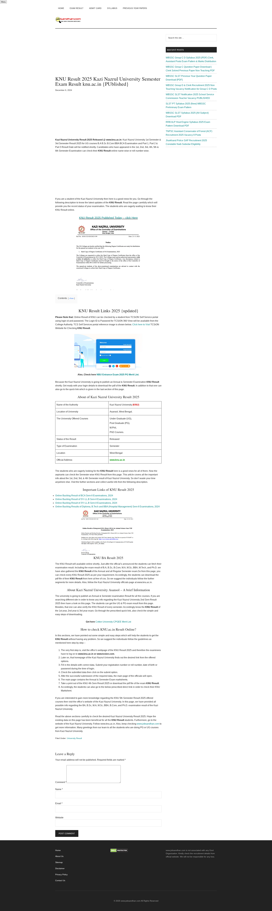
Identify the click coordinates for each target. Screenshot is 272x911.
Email (58, 803)
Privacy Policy (61, 874)
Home (58, 850)
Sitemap (59, 862)
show (71, 298)
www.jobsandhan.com (148, 724)
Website (59, 817)
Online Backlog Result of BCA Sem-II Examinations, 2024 (84, 495)
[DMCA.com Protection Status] (119, 851)
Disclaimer (60, 868)
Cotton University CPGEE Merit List (113, 622)
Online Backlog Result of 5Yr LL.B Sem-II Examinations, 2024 (86, 499)
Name (59, 789)
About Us (59, 856)
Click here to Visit (141, 324)
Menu (3, 2)
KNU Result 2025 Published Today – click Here (108, 217)
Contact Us (60, 880)
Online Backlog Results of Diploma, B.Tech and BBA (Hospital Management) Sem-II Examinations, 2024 (107, 506)
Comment (60, 782)
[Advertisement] (108, 55)
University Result (74, 738)
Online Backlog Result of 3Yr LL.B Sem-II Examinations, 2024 (86, 503)
